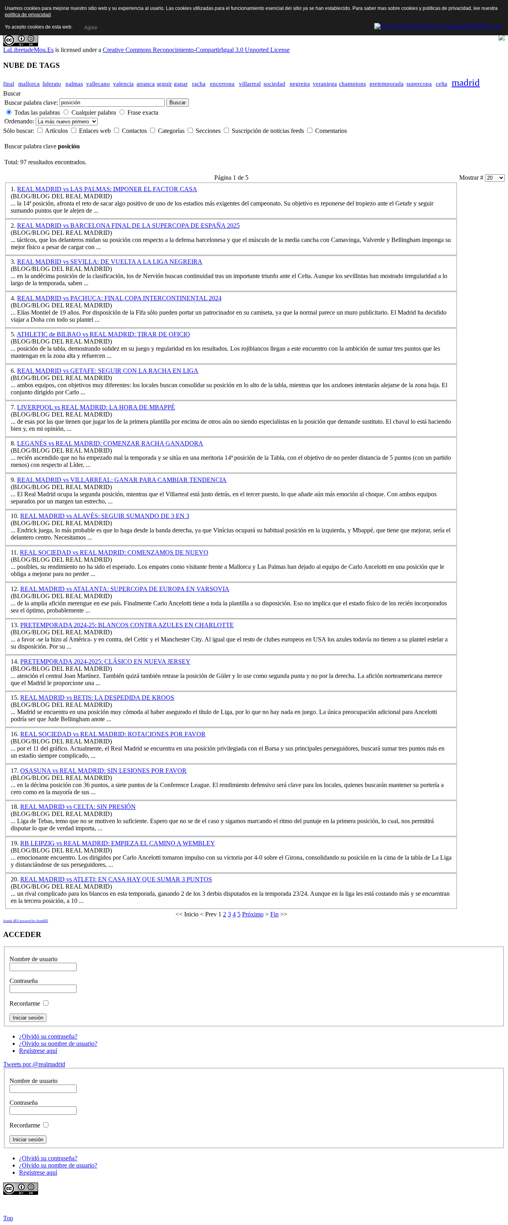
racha (199, 84)
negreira (300, 84)
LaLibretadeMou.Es (28, 49)
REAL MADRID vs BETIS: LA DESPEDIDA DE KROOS (97, 697)
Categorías (172, 130)
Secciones (209, 130)
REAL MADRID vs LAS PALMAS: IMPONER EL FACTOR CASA (107, 189)
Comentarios (331, 130)
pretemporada (386, 84)
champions (352, 84)
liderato (51, 84)
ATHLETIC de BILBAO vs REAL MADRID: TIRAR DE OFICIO (103, 334)
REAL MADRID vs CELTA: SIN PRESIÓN (78, 806)
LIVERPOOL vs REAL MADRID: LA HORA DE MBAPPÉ (96, 407)
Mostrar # (472, 177)
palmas (74, 84)
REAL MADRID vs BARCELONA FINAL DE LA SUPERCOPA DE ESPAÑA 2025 (128, 225)
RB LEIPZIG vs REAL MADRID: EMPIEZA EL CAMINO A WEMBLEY (117, 843)
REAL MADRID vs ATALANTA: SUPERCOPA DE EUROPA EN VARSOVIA (124, 589)
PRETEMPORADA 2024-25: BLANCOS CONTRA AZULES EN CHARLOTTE (127, 625)
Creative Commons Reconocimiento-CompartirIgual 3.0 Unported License (196, 49)
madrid (466, 82)
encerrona (222, 84)
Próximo (253, 914)
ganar (181, 84)
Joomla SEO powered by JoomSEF (25, 921)
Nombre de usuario (34, 959)
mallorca (29, 84)
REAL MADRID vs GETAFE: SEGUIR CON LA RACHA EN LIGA (107, 370)
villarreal (250, 84)
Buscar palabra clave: (31, 102)
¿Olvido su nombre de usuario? (58, 1043)
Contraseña (24, 980)
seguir (164, 84)
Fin (274, 914)
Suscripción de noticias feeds (269, 130)
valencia (123, 84)
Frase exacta (142, 112)
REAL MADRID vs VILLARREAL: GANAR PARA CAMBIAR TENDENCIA (122, 479)
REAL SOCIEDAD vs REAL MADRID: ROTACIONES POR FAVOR (113, 734)
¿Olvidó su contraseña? (48, 1036)
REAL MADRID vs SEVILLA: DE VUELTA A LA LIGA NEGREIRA (109, 261)
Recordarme (25, 1003)
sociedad (274, 84)
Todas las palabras (37, 112)
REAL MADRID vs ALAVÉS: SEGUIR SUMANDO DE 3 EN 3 (104, 516)
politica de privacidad (28, 14)
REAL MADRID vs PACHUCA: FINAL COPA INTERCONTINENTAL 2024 (119, 298)
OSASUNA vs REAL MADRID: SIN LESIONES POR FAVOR (103, 770)
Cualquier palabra (93, 112)
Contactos (135, 130)
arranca (146, 84)
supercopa (419, 84)
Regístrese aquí (38, 1050)
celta (441, 84)
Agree (90, 27)
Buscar (177, 103)
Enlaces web (95, 130)
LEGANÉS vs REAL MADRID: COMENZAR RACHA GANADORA (110, 443)
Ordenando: (20, 121)
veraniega (325, 84)
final (8, 84)
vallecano (98, 84)
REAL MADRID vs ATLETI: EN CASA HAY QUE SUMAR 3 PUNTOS (116, 879)
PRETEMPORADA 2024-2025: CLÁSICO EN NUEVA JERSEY (105, 661)
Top (8, 1218)
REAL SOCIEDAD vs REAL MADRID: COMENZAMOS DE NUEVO (114, 552)
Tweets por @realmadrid (34, 1064)
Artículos (57, 130)
